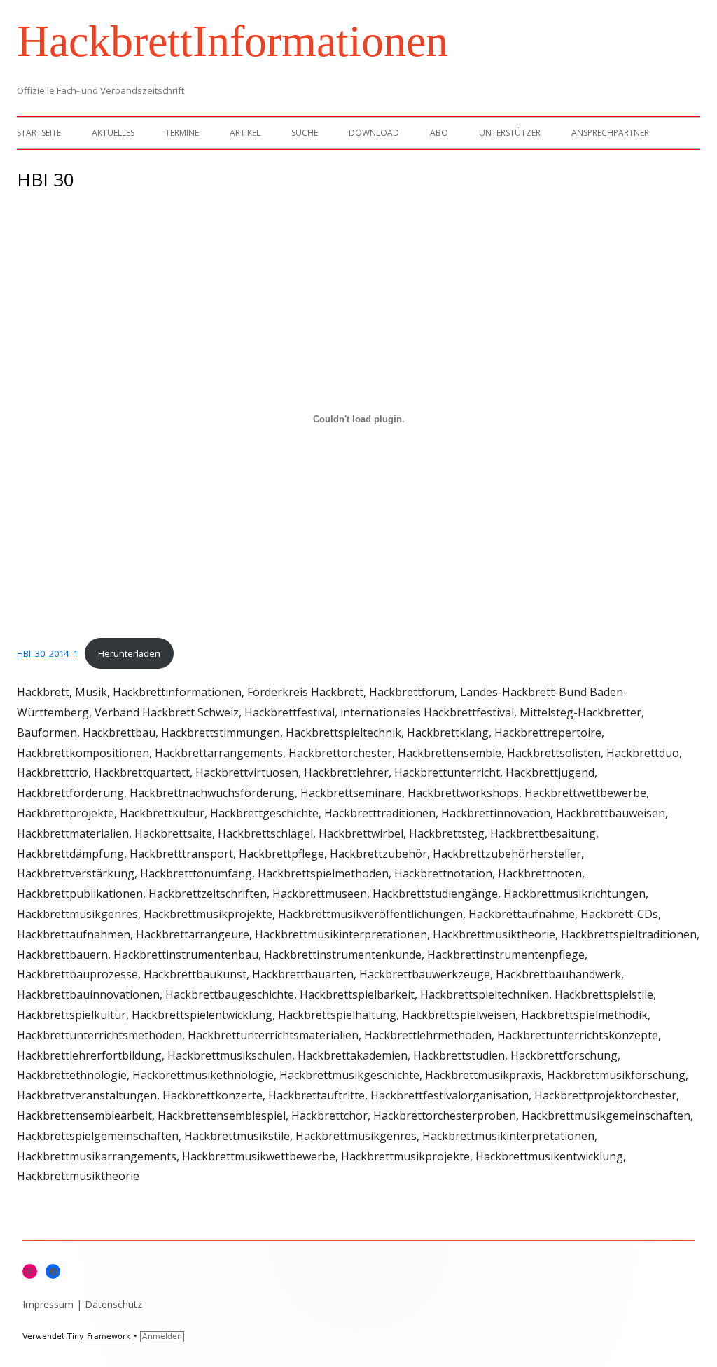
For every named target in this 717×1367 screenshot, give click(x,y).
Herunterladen (129, 653)
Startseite (39, 133)
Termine (182, 133)
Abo (439, 133)
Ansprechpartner (610, 133)
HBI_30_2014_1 (47, 653)
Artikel (245, 133)
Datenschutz (113, 1304)
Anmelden (162, 1336)
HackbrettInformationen (232, 41)
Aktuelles (113, 133)
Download (374, 133)
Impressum (48, 1304)
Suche (304, 133)
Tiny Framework (98, 1336)
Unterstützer (510, 133)
